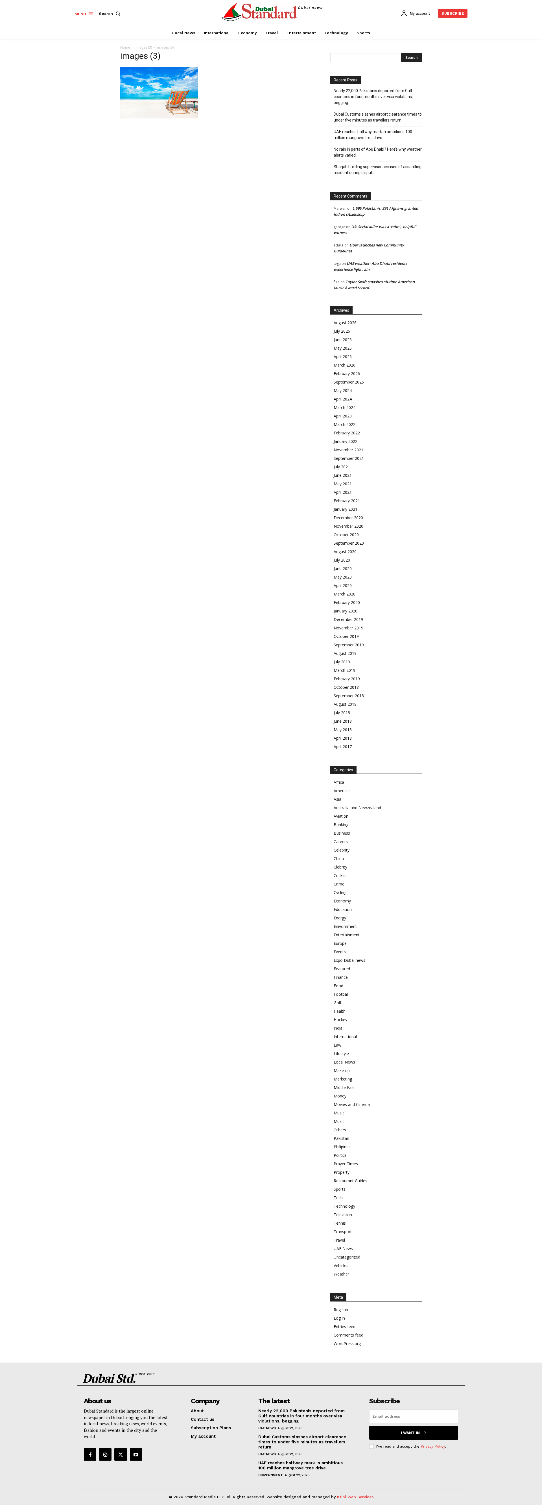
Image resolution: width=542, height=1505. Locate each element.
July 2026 (342, 331)
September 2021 (349, 458)
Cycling (340, 892)
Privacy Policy (433, 1446)
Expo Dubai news (349, 960)
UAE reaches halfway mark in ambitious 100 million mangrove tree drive (373, 134)
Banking (341, 824)
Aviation (341, 816)
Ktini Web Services (355, 1497)
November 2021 (348, 449)
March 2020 (344, 594)
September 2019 (349, 645)
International (345, 1036)
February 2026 (347, 373)
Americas (342, 790)
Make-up (342, 1070)
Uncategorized (347, 1257)
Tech (338, 1197)
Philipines (342, 1146)
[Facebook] (90, 1454)
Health (340, 1011)
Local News (344, 1062)
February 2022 (347, 433)
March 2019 (344, 670)
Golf (337, 1002)
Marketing (343, 1079)
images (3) (144, 47)
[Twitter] (120, 1454)
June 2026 (343, 339)
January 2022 (345, 441)
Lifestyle (341, 1053)
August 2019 (345, 653)
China (339, 858)
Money (340, 1096)
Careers (341, 841)
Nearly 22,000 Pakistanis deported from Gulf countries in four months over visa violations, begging (373, 96)
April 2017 (343, 746)
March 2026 (344, 365)
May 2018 (343, 729)
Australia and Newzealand (357, 807)
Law (337, 1045)
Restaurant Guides (350, 1180)
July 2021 (342, 466)
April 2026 (343, 356)
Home (125, 47)
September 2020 (349, 543)
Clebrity (340, 867)
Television (343, 1214)
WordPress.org (347, 1343)
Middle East (344, 1087)
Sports (340, 1189)
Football (341, 994)
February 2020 (347, 602)
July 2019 (342, 661)
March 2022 (344, 424)
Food (338, 985)
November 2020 (348, 526)
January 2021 (345, 509)
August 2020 (345, 551)
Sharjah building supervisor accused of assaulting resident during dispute (377, 169)
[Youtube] (136, 1454)
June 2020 (343, 568)
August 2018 (345, 704)
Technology (344, 1206)
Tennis (340, 1223)
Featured (342, 968)
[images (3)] (159, 116)
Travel (339, 1240)
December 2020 (348, 517)
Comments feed (348, 1335)
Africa (339, 782)
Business (342, 833)
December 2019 (348, 619)
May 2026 (343, 348)
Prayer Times (346, 1163)
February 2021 (347, 500)
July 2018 (342, 712)
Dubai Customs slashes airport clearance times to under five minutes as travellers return (378, 117)
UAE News (343, 1248)
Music (339, 1113)
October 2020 (346, 534)
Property (341, 1172)
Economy (342, 901)
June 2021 (343, 475)
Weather (341, 1274)
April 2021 (343, 492)
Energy (340, 918)
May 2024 (343, 390)
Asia (337, 799)
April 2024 (343, 399)
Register (341, 1309)
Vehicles (341, 1265)
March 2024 (344, 407)
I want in (410, 1433)
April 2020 (343, 585)
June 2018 (343, 721)
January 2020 (345, 611)
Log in (339, 1318)
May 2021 (343, 483)
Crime (339, 884)
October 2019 (346, 636)
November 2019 (348, 628)
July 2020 (342, 560)
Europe (340, 943)
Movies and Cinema (352, 1104)
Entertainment (347, 934)
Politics (340, 1155)
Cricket (340, 875)
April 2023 (343, 416)
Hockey (340, 1019)
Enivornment (345, 926)
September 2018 (349, 695)
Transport (343, 1231)
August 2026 (345, 322)
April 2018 (343, 738)
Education (343, 909)
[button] (111, 14)
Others (340, 1129)
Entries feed (344, 1326)
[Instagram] (105, 1454)
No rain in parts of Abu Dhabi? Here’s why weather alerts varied (378, 152)
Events (340, 951)
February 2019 (347, 678)
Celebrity (341, 850)
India (338, 1028)
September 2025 (349, 382)
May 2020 (343, 577)
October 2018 (346, 687)
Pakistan (341, 1138)
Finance (341, 977)
